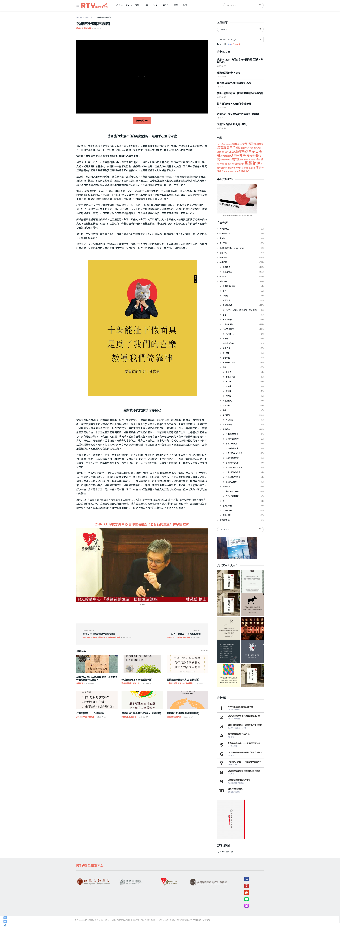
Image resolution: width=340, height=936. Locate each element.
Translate (237, 44)
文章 (146, 5)
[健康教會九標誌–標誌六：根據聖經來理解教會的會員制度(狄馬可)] (228, 675)
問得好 (166, 5)
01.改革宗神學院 (234, 709)
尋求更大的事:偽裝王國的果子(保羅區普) (141, 713)
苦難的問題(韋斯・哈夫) (229, 72)
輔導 (258, 167)
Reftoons (224, 144)
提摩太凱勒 (230, 151)
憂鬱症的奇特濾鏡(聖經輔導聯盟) (183, 713)
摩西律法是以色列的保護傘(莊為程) (234, 83)
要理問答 (245, 167)
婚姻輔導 (243, 148)
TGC (228, 144)
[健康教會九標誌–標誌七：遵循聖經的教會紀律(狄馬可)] (228, 651)
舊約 (229, 167)
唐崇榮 (231, 147)
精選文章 (88, 17)
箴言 (229, 164)
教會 (251, 156)
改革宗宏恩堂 (225, 156)
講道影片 (240, 783)
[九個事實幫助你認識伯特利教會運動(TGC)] (252, 628)
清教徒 (235, 159)
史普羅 (221, 147)
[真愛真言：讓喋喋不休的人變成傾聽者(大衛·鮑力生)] (252, 604)
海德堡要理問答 (225, 160)
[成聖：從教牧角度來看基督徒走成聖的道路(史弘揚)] (228, 628)
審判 (219, 151)
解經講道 (252, 168)
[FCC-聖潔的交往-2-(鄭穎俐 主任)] (252, 675)
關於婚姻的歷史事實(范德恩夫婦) (183, 679)
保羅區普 (239, 143)
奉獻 (176, 5)
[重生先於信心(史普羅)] (252, 651)
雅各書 (229, 171)
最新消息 (79, 683)
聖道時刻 (224, 168)
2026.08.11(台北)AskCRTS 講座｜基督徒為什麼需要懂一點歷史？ (96, 678)
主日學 (232, 144)
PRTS (218, 144)
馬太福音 (235, 171)
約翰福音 (241, 164)
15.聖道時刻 (232, 746)
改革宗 (240, 151)
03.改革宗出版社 (234, 728)
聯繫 (185, 5)
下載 (137, 5)
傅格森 (248, 143)
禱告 (226, 164)
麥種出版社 (244, 171)
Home (79, 17)
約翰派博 (234, 164)
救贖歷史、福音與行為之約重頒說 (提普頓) (238, 114)
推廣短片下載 (142, 120)
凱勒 (255, 144)
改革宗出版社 (127, 683)
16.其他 (243, 728)
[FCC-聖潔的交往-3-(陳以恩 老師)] (228, 581)
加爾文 (260, 143)
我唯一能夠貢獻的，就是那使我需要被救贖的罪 (240, 93)
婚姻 (238, 147)
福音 (258, 159)
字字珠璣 (250, 148)
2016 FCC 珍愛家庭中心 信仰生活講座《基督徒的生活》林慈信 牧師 (142, 524)
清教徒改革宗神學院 (247, 159)
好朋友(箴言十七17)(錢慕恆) (90, 713)
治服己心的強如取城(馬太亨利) (232, 124)
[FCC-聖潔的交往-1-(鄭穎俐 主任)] (228, 604)
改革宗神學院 (81, 716)
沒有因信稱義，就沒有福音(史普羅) (234, 103)
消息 (155, 5)
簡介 (118, 5)
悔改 (223, 152)
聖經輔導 (87, 28)
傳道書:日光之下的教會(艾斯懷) (137, 679)
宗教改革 (258, 147)
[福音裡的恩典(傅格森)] (252, 581)
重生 (225, 171)
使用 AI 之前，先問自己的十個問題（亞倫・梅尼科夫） (240, 61)
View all (204, 650)
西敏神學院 (236, 167)
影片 (128, 5)
